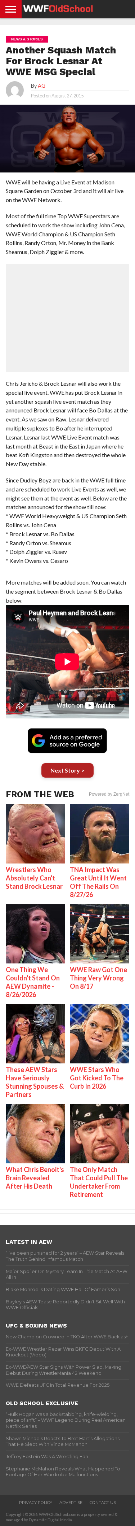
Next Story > (67, 770)
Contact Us (103, 1502)
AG (41, 86)
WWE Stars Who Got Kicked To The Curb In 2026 (96, 1078)
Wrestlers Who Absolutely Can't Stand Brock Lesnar (34, 878)
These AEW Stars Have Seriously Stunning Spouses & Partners (35, 1082)
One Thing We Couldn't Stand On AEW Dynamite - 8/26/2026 (33, 982)
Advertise (70, 1502)
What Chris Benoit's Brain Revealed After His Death (35, 1178)
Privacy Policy (35, 1502)
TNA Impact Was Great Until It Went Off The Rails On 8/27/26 (98, 882)
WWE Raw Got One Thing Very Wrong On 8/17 (98, 978)
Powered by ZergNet (109, 794)
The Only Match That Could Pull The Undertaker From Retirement (99, 1182)
